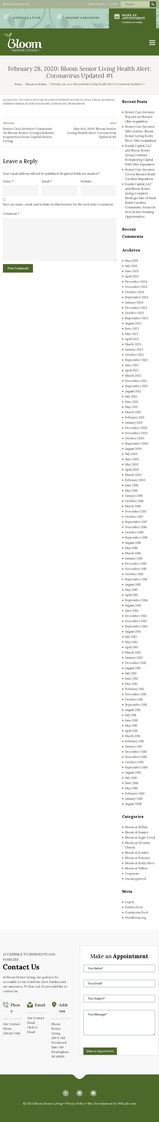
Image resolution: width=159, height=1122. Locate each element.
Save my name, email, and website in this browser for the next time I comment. (58, 204)
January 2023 (134, 349)
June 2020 (132, 459)
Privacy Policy (75, 1103)
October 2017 (134, 516)
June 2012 (131, 678)
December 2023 (136, 308)
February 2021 (134, 417)
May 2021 (131, 407)
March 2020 (133, 475)
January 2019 (134, 496)
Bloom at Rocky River (140, 863)
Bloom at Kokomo (37, 103)
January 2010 (134, 798)
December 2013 (136, 616)
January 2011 (133, 746)
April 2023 (132, 339)
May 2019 (131, 490)
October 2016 (134, 532)
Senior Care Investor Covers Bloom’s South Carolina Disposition (140, 174)
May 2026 (131, 261)
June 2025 (132, 271)
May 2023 (131, 334)
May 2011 (131, 725)
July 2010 (131, 778)
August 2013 (133, 631)
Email (47, 181)
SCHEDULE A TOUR (26, 18)
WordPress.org (135, 917)
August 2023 (133, 323)
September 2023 (136, 318)
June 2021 (131, 402)
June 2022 (132, 365)
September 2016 (136, 537)
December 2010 (136, 751)
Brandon (78, 103)
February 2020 (135, 480)
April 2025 (132, 276)
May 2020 (131, 464)
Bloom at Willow (136, 868)
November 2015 (136, 569)
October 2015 (134, 574)
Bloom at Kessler (137, 852)
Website (86, 181)
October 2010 (134, 762)
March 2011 (132, 736)
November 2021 (136, 381)
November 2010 (136, 757)
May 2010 (131, 788)
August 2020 (133, 449)
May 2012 (131, 684)
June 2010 (131, 783)
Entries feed (134, 907)
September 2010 (136, 767)
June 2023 (132, 328)
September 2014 (136, 600)
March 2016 (133, 553)
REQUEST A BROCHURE (82, 18)
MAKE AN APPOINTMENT (133, 18)
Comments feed (136, 912)
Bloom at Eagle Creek (85, 99)
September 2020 (136, 443)
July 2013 (131, 637)
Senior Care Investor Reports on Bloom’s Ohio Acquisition (140, 116)
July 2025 (131, 266)
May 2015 (131, 590)
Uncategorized (135, 879)
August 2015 (133, 584)
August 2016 (133, 543)
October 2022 (134, 355)
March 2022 (133, 375)
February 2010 (134, 793)
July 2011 (130, 715)
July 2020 (131, 454)
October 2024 (134, 292)
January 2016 (134, 558)
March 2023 (133, 344)
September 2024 (136, 297)
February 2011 (134, 741)
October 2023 (134, 313)
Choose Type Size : (97, 4)
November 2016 (136, 527)
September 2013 (136, 626)
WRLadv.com (127, 1103)
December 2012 (135, 663)
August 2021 (133, 391)
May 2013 (131, 642)
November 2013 (136, 621)
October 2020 (134, 438)
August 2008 (133, 804)
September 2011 (136, 704)
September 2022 (136, 360)
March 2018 (133, 506)
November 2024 (136, 287)
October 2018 (134, 501)
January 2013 (134, 657)
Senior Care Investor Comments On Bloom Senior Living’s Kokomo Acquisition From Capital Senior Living (28, 135)
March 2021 (133, 412)
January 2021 (133, 422)
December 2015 (135, 563)
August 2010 (133, 772)
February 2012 (134, 689)
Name (8, 181)
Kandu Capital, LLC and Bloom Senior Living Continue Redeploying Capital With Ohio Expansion (139, 155)
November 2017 (136, 511)
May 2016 (131, 548)
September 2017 (136, 522)
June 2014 (131, 610)
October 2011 (134, 699)
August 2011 (132, 710)
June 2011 (131, 720)
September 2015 (136, 579)
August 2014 (133, 605)
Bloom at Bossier (56, 99)
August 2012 (133, 668)
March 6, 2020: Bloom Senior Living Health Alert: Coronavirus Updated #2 (91, 133)
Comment (11, 214)
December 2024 (136, 281)
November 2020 (136, 433)
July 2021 (131, 396)
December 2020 (136, 428)
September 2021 (136, 386)
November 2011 (135, 694)
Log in (129, 902)
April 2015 (131, 595)
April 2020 (132, 469)
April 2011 (131, 731)
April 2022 (132, 370)
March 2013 (133, 652)
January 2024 (134, 302)
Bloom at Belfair (31, 99)
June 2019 (131, 485)
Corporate (59, 103)
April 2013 (131, 647)
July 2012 (131, 673)
